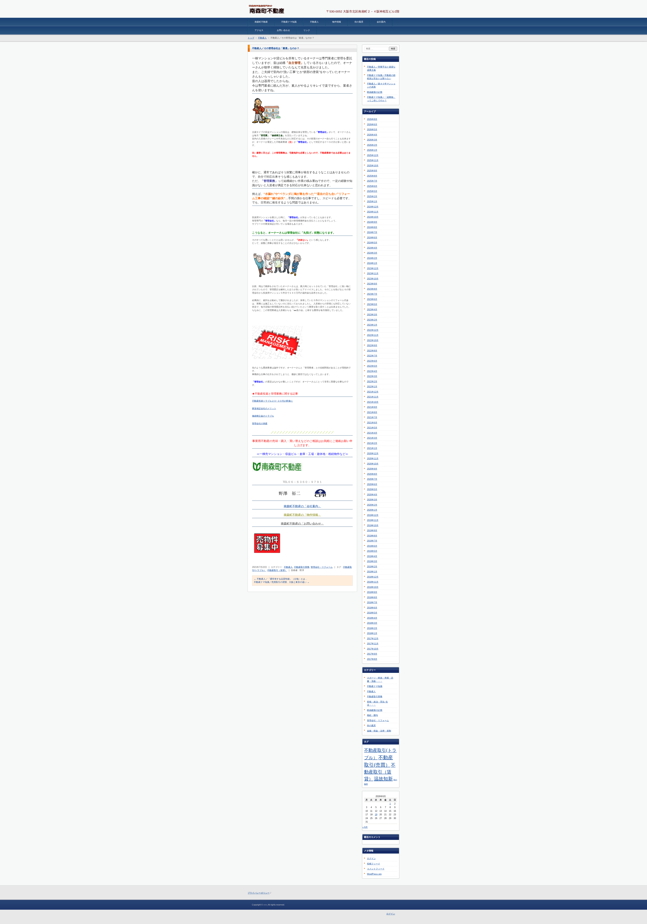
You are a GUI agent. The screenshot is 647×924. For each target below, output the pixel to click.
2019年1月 (372, 571)
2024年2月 (372, 258)
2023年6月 (372, 299)
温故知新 (383, 778)
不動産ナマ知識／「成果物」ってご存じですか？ (381, 99)
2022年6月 (372, 361)
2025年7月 (372, 181)
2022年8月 (372, 350)
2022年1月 (372, 386)
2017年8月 (372, 659)
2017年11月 (372, 643)
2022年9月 (372, 345)
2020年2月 (372, 505)
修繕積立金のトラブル (263, 416)
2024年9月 (372, 222)
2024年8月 (372, 227)
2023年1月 (372, 325)
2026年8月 (372, 119)
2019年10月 (372, 525)
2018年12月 (372, 577)
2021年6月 (372, 422)
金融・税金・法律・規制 (379, 730)
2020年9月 (372, 469)
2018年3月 (372, 623)
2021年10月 (372, 402)
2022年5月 (372, 366)
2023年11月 (372, 273)
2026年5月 (372, 129)
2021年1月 (372, 448)
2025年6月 (372, 186)
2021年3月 (372, 438)
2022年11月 (372, 335)
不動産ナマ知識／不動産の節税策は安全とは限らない (381, 77)
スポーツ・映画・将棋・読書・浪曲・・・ (380, 679)
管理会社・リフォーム (322, 567)
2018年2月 (372, 628)
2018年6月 (372, 607)
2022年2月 (372, 381)
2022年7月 (372, 355)
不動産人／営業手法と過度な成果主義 (381, 68)
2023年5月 (372, 304)
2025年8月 (372, 176)
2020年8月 (372, 474)
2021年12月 (372, 392)
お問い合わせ (283, 30)
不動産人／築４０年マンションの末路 (381, 85)
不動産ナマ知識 (289, 22)
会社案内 (381, 22)
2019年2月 (372, 566)
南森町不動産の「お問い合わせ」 (302, 523)
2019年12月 (372, 515)
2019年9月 (372, 530)
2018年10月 (372, 587)
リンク (306, 30)
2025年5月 (372, 191)
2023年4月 (372, 309)
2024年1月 (372, 263)
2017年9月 (372, 654)
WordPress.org (374, 874)
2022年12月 (372, 330)
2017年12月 (372, 638)
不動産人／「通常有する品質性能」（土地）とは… (280, 579)
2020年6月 (372, 484)
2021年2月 (372, 443)
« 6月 (365, 827)
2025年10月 (372, 165)
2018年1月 (372, 633)
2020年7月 (372, 479)
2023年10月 (372, 278)
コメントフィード (375, 869)
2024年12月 (372, 206)
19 (376, 814)
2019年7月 (372, 541)
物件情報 (336, 22)
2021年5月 (372, 427)
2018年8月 (372, 597)
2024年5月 (372, 242)
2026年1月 (372, 150)
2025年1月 (372, 201)
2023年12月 (372, 268)
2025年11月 (372, 160)
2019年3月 (372, 561)
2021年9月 (372, 407)
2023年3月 (372, 314)
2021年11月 (372, 397)
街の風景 (359, 22)
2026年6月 (372, 124)
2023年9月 (372, 283)
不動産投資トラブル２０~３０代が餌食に (272, 401)
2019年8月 (372, 535)
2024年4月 (372, 248)
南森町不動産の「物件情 (299, 514)
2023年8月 (372, 289)
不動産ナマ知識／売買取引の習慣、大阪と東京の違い (281, 582)
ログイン (371, 858)
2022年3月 (372, 376)
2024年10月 (372, 217)
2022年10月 (372, 340)
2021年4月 (372, 433)
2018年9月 (372, 592)
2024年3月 (372, 253)
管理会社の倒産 (259, 423)
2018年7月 (372, 602)
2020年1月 (372, 510)
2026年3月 (372, 140)
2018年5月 (372, 613)
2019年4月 (372, 556)
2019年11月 (372, 520)
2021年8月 (372, 412)
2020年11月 (372, 458)
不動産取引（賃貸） (277, 570)
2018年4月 (372, 618)
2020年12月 (372, 453)
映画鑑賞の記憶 (374, 92)
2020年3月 (372, 499)
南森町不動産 (261, 22)
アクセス (259, 30)
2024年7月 (372, 232)
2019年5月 (372, 551)
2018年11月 (372, 582)
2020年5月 (372, 489)
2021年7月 (372, 417)
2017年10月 (372, 649)
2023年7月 (372, 294)
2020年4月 (372, 494)
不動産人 (314, 22)
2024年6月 (372, 237)
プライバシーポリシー (259, 893)
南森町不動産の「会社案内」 (302, 506)
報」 (318, 514)
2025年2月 (372, 196)
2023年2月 (372, 320)
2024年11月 (372, 212)
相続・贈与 (372, 715)
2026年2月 (372, 145)
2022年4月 (372, 371)
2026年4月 (372, 134)
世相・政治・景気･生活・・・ (377, 703)
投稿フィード (373, 863)
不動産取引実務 (301, 567)
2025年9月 (372, 170)
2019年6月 (372, 546)
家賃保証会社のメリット (264, 408)
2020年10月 (372, 464)
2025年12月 (372, 155)
